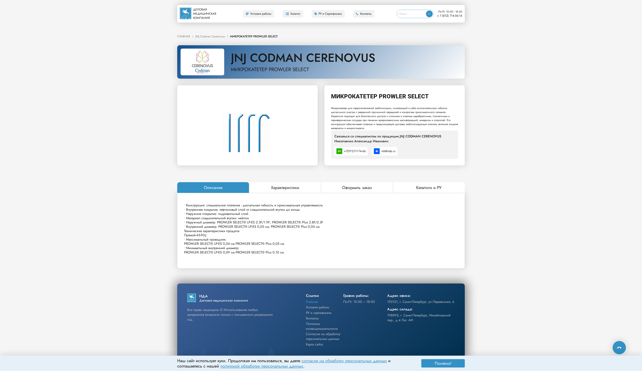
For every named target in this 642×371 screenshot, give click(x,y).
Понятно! (443, 363)
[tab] (213, 187)
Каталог (295, 14)
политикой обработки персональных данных (261, 366)
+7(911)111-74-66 (355, 151)
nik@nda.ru (388, 151)
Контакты (365, 14)
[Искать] (429, 14)
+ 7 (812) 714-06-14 (449, 16)
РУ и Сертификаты (330, 14)
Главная (312, 302)
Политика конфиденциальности (322, 326)
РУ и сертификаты (319, 313)
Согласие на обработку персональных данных (323, 336)
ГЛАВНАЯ (183, 36)
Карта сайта (314, 344)
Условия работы (260, 14)
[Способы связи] (619, 347)
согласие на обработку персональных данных (344, 361)
